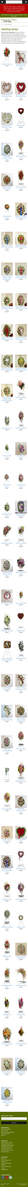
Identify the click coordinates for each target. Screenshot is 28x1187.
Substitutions (4, 1169)
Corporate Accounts (6, 1163)
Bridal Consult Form (6, 1160)
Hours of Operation (6, 1166)
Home (2, 24)
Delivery (3, 1164)
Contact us (4, 1161)
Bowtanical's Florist (9, 20)
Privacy (3, 1168)
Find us (3, 1135)
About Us (3, 1158)
